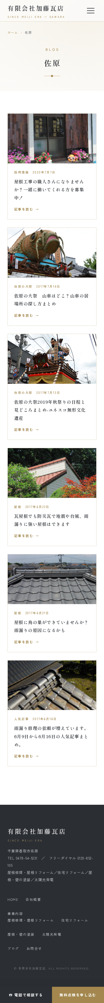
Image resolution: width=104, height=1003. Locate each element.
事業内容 (15, 913)
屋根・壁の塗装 (21, 934)
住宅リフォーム (75, 920)
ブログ (13, 948)
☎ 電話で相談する (26, 994)
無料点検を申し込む (77, 994)
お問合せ (34, 948)
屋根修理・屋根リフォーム (30, 920)
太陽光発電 (52, 934)
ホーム (12, 32)
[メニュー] (91, 10)
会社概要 (33, 899)
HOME (12, 899)
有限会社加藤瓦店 (36, 11)
